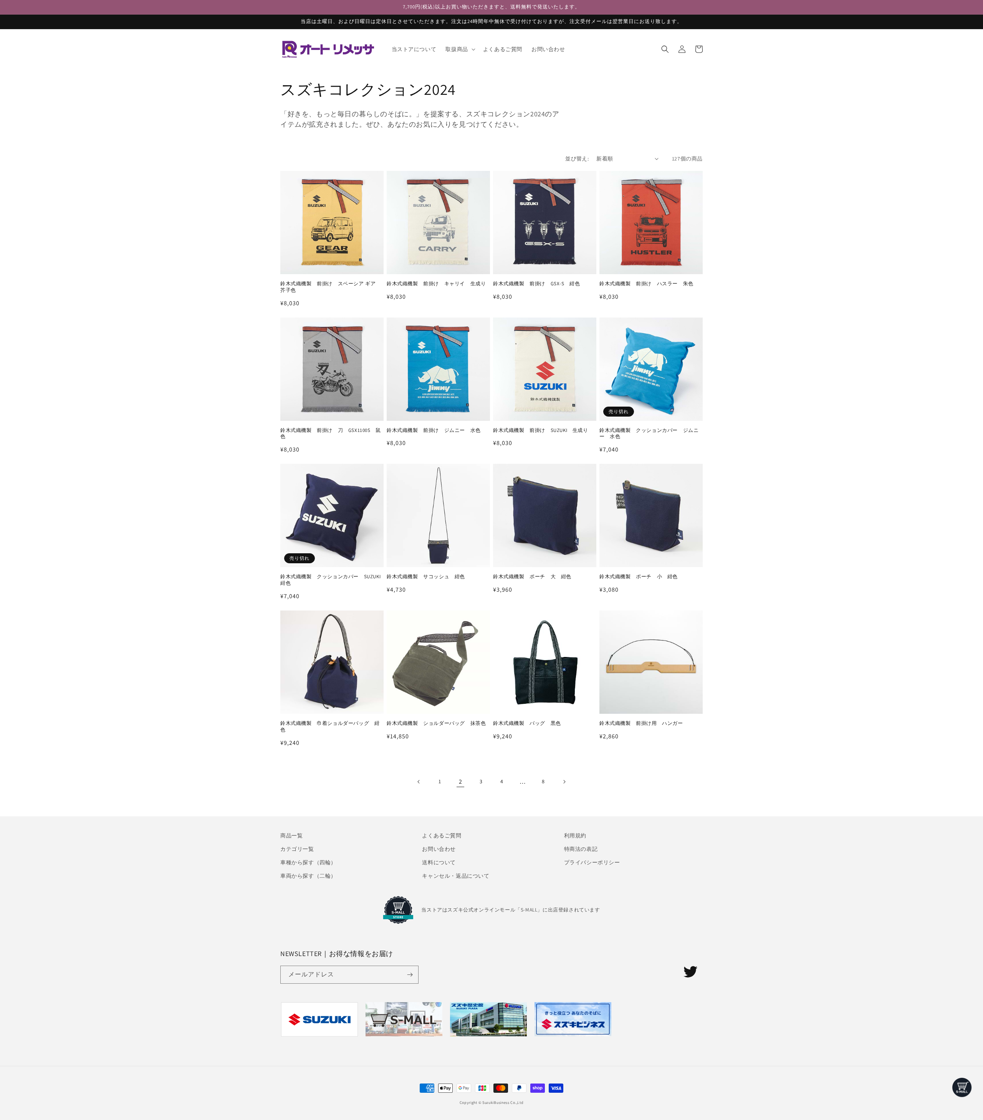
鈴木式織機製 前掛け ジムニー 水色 (434, 430)
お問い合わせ (439, 848)
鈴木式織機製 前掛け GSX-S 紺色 (536, 284)
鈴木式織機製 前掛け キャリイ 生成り (436, 284)
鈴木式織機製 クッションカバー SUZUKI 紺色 (332, 580)
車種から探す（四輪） (308, 862)
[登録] (409, 975)
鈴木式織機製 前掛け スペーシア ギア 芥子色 (330, 287)
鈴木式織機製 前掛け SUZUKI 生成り (540, 430)
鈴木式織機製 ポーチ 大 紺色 (532, 577)
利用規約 (575, 835)
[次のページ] (564, 781)
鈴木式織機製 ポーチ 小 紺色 (638, 577)
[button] (459, 49)
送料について (439, 862)
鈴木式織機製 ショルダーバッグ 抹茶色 (436, 723)
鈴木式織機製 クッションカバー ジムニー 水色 (648, 433)
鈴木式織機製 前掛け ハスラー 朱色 (646, 284)
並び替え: (577, 158)
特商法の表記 (581, 848)
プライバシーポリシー (592, 862)
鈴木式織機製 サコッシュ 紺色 (426, 577)
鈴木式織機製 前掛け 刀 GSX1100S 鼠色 (330, 433)
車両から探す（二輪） (308, 875)
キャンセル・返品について (455, 875)
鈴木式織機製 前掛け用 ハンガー (641, 723)
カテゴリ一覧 (297, 848)
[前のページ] (418, 781)
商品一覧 (291, 835)
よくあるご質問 (441, 835)
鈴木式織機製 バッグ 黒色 (527, 723)
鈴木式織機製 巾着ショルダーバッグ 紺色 (329, 726)
